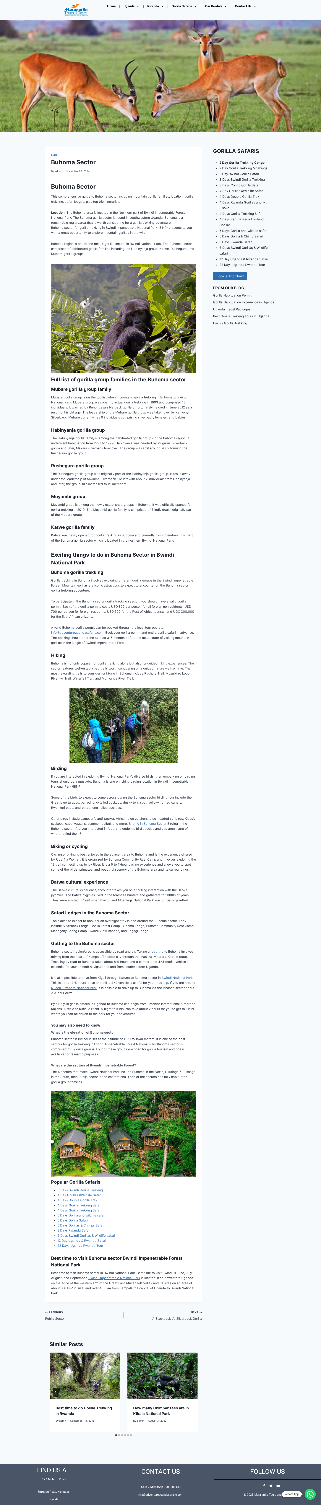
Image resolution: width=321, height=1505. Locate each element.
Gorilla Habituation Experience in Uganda (244, 302)
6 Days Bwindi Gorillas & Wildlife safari (86, 1235)
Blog (54, 155)
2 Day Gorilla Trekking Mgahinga (243, 168)
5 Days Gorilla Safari (72, 1220)
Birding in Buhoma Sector (147, 823)
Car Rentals (213, 6)
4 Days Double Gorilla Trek (77, 1200)
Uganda (129, 6)
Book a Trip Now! (230, 276)
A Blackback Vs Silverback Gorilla (177, 1316)
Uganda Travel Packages (231, 309)
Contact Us (243, 6)
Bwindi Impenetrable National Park (114, 1278)
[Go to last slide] (56, 1392)
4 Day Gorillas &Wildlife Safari (79, 1195)
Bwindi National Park (177, 978)
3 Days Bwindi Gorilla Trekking (80, 1190)
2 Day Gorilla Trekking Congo (242, 162)
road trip (157, 951)
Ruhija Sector (55, 1316)
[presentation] (85, 1376)
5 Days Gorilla (230, 236)
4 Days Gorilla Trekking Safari (79, 1205)
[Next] (192, 1392)
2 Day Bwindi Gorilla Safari (239, 174)
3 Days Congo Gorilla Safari (239, 185)
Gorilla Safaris (182, 6)
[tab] (116, 1435)
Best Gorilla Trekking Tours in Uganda (241, 316)
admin (58, 171)
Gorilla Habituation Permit (232, 295)
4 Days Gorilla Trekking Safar (241, 214)
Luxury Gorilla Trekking (230, 323)
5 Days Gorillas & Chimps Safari (80, 1225)
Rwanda (153, 6)
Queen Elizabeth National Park (74, 988)
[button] (310, 1494)
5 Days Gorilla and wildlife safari (81, 1215)
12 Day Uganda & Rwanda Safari (81, 1240)
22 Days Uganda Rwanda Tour (80, 1245)
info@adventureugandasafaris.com (77, 632)
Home (111, 6)
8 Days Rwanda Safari (73, 1230)
